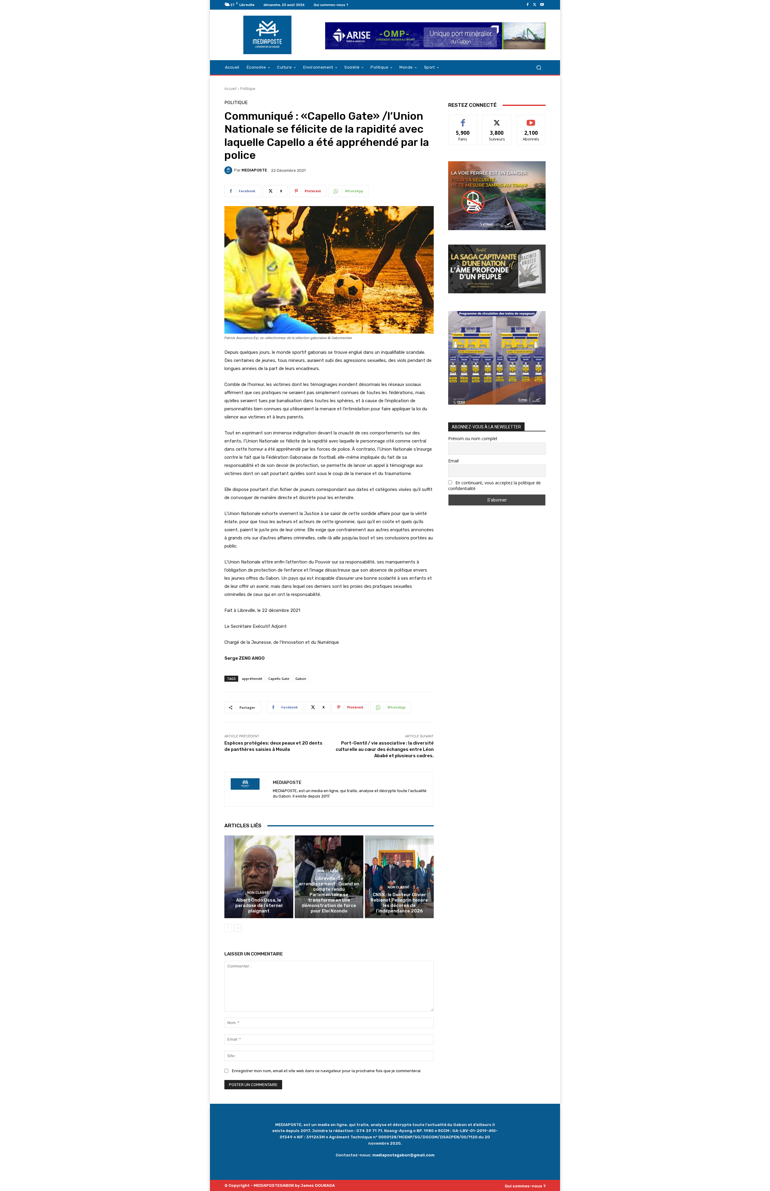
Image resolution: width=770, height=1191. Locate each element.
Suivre (497, 119)
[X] (534, 4)
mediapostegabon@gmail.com (403, 1155)
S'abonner (531, 119)
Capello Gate (278, 678)
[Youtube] (542, 4)
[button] (538, 67)
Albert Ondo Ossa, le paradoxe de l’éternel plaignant (258, 905)
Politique (247, 88)
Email (453, 461)
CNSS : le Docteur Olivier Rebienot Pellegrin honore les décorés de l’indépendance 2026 (399, 903)
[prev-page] (228, 928)
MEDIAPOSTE (254, 170)
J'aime (462, 119)
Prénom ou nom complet (472, 438)
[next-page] (238, 928)
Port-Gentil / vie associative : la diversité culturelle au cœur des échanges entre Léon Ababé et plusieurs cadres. (385, 749)
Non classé (258, 892)
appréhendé (252, 678)
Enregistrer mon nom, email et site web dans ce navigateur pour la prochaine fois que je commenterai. (326, 1071)
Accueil (230, 88)
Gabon (300, 678)
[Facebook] (527, 4)
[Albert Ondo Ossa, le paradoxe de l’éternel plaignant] (258, 876)
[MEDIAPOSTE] (229, 170)
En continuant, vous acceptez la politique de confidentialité (494, 485)
